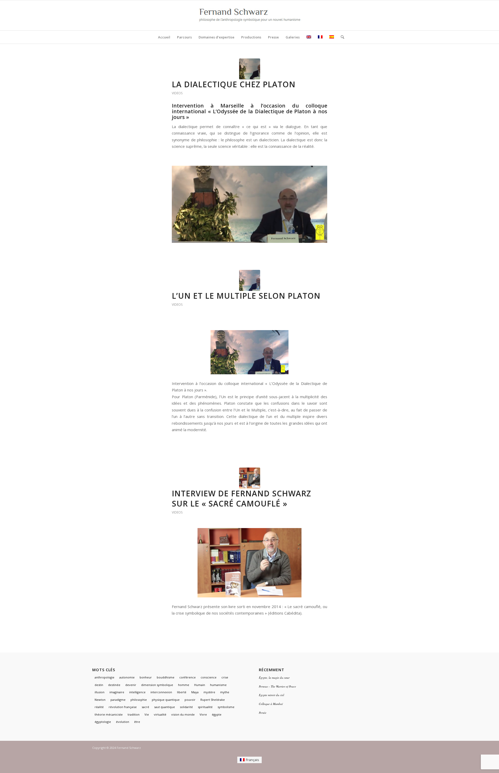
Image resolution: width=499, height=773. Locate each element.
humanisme (218, 685)
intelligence (137, 692)
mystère (209, 692)
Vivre (203, 714)
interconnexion (161, 692)
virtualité (160, 714)
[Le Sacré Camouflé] (249, 478)
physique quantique (166, 700)
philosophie (138, 700)
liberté (181, 692)
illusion (99, 692)
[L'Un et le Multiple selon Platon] (249, 280)
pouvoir (190, 700)
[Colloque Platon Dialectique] (249, 68)
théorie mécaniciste (109, 714)
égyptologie (103, 722)
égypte (216, 714)
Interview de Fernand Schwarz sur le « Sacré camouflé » (241, 498)
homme (183, 685)
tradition (134, 714)
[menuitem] (164, 37)
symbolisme (226, 707)
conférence (187, 677)
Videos (177, 93)
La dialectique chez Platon (234, 84)
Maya (195, 692)
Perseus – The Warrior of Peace (277, 686)
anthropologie (104, 677)
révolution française (123, 707)
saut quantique (164, 707)
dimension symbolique (157, 685)
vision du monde (183, 714)
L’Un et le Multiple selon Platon (246, 295)
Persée (262, 713)
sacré (145, 707)
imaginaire (116, 692)
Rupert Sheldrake (212, 700)
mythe (224, 692)
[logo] (249, 15)
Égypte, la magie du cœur (274, 677)
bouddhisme (165, 677)
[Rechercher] (340, 37)
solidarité (186, 707)
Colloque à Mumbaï (271, 704)
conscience (208, 677)
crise (224, 677)
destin (99, 685)
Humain (199, 685)
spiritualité (205, 707)
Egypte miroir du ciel (271, 695)
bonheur (146, 677)
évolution (122, 722)
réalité (99, 707)
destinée (114, 685)
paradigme (118, 700)
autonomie (127, 677)
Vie (147, 714)
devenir (130, 685)
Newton (100, 700)
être (137, 722)
